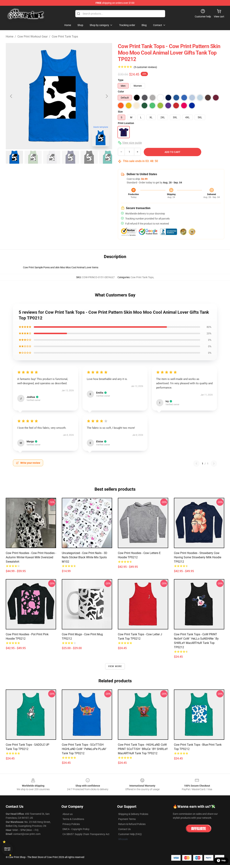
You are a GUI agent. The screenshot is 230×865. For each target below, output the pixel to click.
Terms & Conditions (73, 819)
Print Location (126, 123)
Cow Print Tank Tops (65, 36)
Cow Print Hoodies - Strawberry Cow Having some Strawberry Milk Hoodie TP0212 (197, 557)
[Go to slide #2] (33, 157)
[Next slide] (106, 96)
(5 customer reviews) (145, 67)
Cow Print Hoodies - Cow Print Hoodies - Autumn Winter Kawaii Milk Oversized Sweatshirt (31, 557)
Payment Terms (127, 819)
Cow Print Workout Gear (32, 36)
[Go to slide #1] (14, 157)
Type (120, 80)
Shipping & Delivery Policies (133, 814)
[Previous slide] (11, 96)
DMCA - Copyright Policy (76, 829)
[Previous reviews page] (196, 463)
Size (120, 111)
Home (9, 36)
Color (121, 91)
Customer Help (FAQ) (130, 834)
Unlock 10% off (7, 849)
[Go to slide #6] (107, 157)
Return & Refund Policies (132, 824)
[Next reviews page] (214, 463)
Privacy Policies (71, 824)
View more (115, 666)
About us (68, 814)
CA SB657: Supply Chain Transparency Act (86, 834)
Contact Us (124, 829)
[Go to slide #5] (89, 157)
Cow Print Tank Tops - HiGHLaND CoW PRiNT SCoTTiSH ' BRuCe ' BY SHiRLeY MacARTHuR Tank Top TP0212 (143, 749)
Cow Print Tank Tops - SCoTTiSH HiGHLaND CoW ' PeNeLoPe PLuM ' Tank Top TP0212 (84, 749)
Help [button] (223, 860)
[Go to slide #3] (51, 157)
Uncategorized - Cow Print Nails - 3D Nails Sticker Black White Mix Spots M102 (84, 557)
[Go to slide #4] (70, 157)
